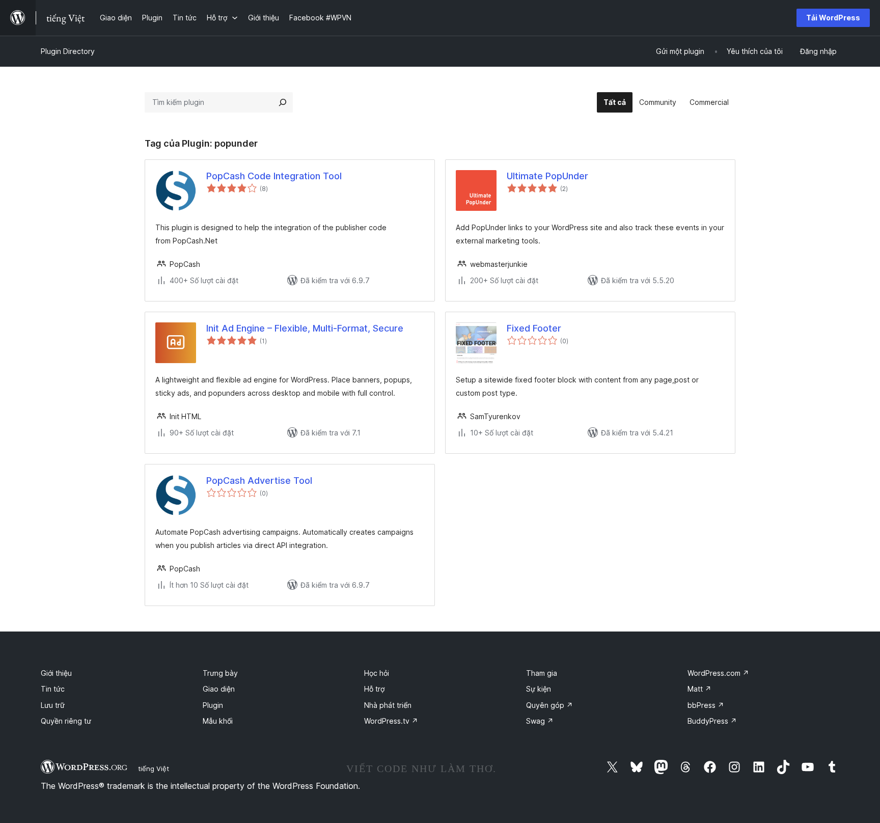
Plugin (213, 705)
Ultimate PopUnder (547, 176)
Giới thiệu (56, 673)
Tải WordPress (833, 17)
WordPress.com (718, 673)
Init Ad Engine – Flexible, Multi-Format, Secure (304, 328)
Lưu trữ (53, 705)
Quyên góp (549, 705)
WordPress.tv (391, 721)
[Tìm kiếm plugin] (282, 102)
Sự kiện (538, 688)
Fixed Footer (534, 328)
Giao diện (219, 688)
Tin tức (53, 688)
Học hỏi (376, 673)
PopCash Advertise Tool (259, 480)
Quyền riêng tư (66, 721)
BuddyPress (712, 721)
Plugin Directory (68, 51)
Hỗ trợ (374, 688)
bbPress (706, 705)
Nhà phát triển (387, 705)
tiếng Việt (153, 768)
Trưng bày (220, 673)
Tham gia (541, 673)
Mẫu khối (218, 721)
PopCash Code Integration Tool (274, 176)
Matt (699, 688)
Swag (540, 721)
